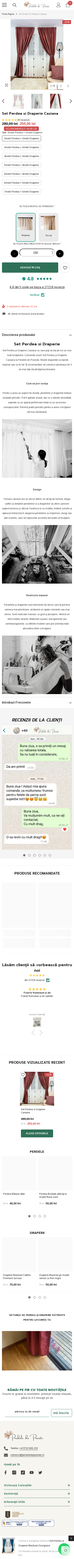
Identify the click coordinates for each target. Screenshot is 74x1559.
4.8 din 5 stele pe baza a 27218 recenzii (37, 287)
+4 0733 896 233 (29, 1448)
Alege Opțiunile (37, 1133)
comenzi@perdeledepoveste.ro (27, 1455)
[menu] (4, 5)
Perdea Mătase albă (14, 1194)
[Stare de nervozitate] (40, 1472)
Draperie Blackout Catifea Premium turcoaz (17, 1277)
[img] (37, 975)
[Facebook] (5, 1472)
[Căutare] (14, 5)
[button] (60, 86)
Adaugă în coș (31, 267)
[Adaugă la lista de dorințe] (65, 268)
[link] (37, 787)
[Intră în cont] (58, 5)
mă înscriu (61, 1413)
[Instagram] (14, 1472)
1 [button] (29, 1216)
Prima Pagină (8, 14)
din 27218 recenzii (34, 980)
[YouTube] (31, 1472)
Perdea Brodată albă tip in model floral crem (53, 1195)
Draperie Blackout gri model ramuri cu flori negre (54, 1277)
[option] (37, 54)
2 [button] (34, 1216)
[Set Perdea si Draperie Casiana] (37, 1089)
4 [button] (45, 1216)
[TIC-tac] (23, 1472)
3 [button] (39, 1216)
